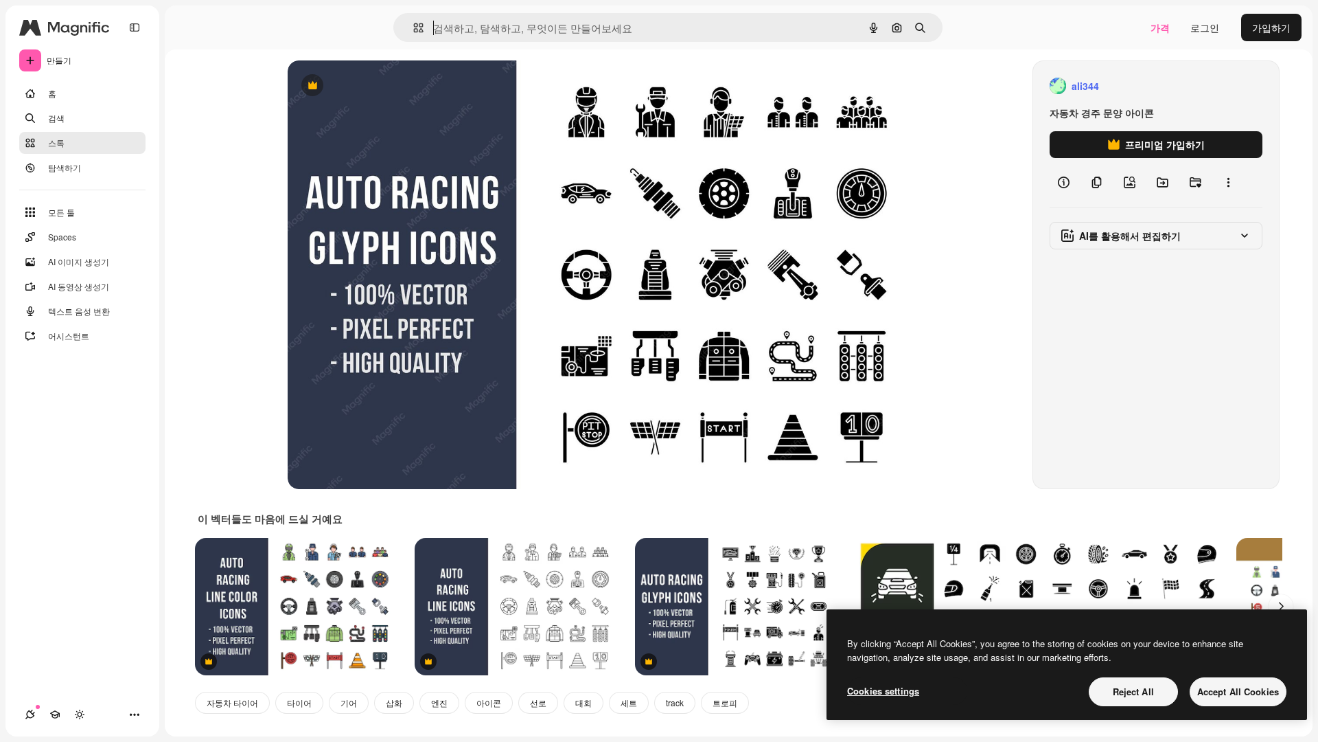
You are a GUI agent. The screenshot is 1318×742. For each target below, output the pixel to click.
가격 (1160, 27)
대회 (583, 702)
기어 (348, 702)
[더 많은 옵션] (1228, 182)
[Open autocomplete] (413, 28)
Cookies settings (883, 690)
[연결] (30, 715)
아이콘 (488, 702)
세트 (629, 702)
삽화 (394, 702)
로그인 (1204, 27)
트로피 (725, 702)
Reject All (1133, 691)
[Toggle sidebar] (135, 27)
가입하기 (1271, 27)
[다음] (1281, 606)
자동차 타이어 (232, 702)
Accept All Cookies (1238, 691)
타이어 (299, 702)
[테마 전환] (80, 715)
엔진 (439, 702)
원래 (366, 86)
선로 (538, 702)
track (675, 702)
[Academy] (55, 715)
